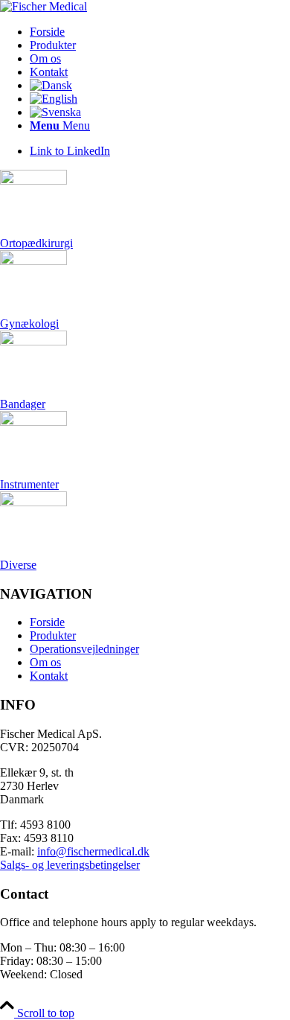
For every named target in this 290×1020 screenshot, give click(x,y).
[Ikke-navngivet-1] (33, 421)
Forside (47, 622)
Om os (45, 662)
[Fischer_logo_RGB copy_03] (43, 6)
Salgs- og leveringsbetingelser (70, 864)
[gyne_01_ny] (33, 261)
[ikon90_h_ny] (33, 502)
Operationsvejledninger (84, 649)
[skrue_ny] (33, 180)
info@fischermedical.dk (93, 851)
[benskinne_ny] (33, 341)
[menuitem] (160, 32)
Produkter (53, 635)
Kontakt (49, 675)
